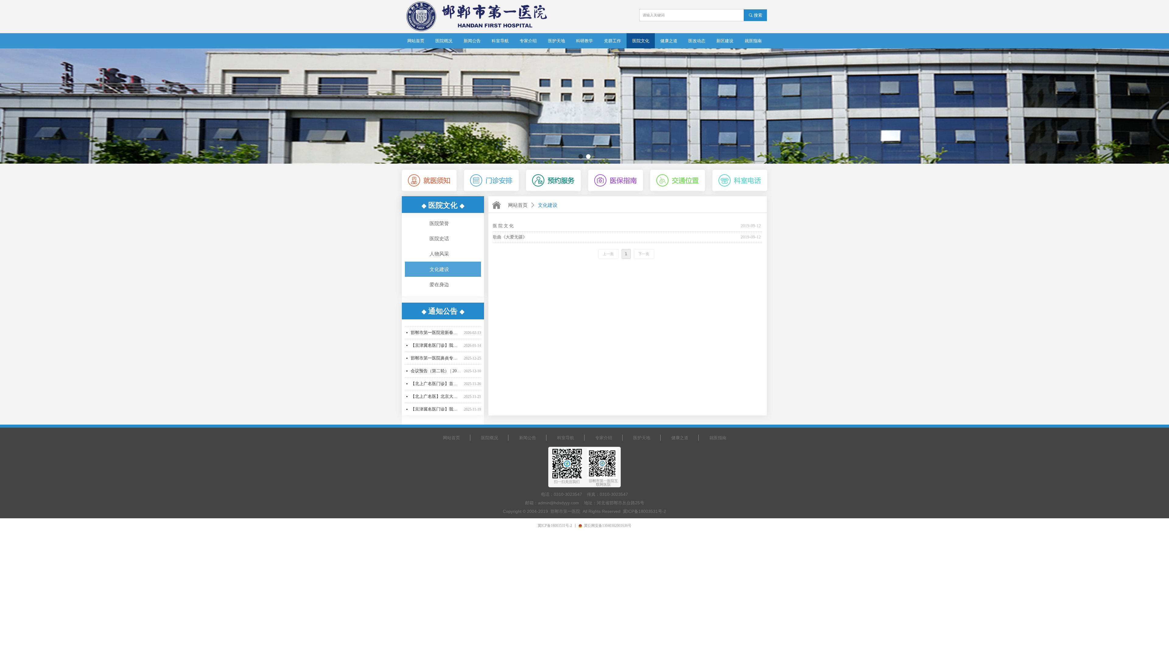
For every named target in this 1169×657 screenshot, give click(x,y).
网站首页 (518, 205)
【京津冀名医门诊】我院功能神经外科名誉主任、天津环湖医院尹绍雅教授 (436, 388)
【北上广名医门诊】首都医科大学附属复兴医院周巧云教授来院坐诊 (436, 362)
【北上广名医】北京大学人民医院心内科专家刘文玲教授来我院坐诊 (436, 375)
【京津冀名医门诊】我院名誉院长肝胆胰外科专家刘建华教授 (436, 324)
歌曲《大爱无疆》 (510, 237)
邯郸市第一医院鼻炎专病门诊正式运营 (436, 337)
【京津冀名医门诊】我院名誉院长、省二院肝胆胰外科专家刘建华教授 (436, 401)
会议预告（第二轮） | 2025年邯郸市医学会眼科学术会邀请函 (436, 350)
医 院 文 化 (503, 226)
